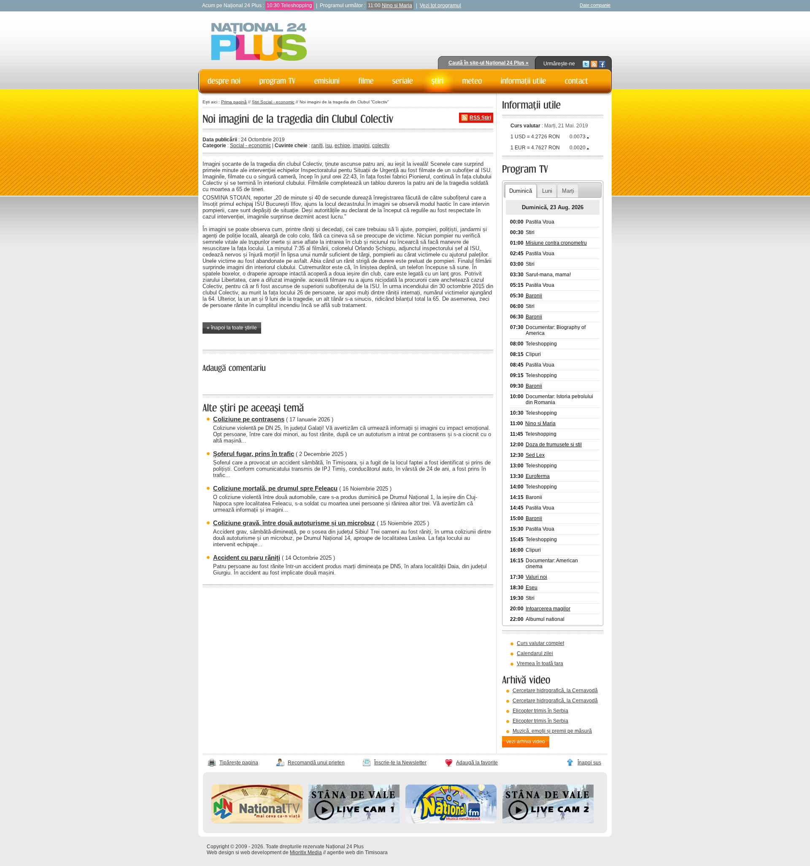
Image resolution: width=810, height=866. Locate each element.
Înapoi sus (589, 763)
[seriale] (402, 81)
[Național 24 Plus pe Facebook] (602, 64)
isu (328, 145)
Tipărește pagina (238, 763)
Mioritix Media (306, 852)
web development (260, 852)
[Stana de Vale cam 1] (354, 822)
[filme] (366, 81)
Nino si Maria (397, 5)
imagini (361, 145)
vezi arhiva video (525, 742)
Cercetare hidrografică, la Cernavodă (555, 690)
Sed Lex (535, 455)
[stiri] (437, 81)
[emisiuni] (327, 81)
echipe (342, 145)
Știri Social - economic (273, 102)
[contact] (577, 81)
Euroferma (538, 476)
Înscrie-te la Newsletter (400, 763)
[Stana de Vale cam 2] (548, 822)
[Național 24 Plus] (259, 42)
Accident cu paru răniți (246, 557)
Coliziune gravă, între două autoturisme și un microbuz (294, 522)
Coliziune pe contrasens (248, 419)
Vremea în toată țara (540, 663)
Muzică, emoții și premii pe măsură (552, 731)
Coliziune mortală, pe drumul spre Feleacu (275, 488)
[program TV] (277, 81)
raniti (317, 145)
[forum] (472, 81)
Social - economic (250, 145)
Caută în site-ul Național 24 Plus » (488, 63)
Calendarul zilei (535, 653)
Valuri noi (536, 577)
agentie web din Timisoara (357, 852)
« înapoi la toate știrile (232, 328)
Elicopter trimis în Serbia (540, 711)
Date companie (595, 5)
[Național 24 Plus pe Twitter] (586, 64)
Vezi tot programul (440, 5)
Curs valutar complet (540, 643)
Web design (220, 852)
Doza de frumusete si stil (554, 445)
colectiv (380, 145)
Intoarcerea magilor (548, 609)
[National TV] (256, 822)
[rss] (594, 64)
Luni (547, 191)
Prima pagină (234, 102)
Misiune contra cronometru (556, 243)
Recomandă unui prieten (316, 763)
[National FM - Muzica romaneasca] (451, 822)
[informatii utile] (523, 81)
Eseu (531, 588)
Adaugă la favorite (477, 763)
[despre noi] (224, 81)
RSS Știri (480, 118)
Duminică (520, 191)
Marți (568, 191)
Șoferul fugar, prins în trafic (253, 453)
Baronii (534, 296)
